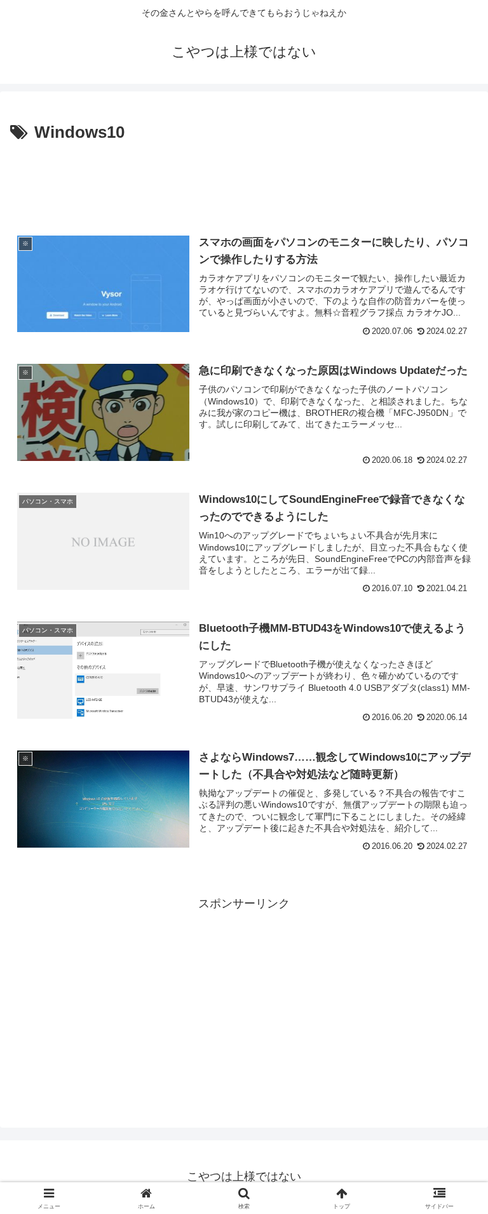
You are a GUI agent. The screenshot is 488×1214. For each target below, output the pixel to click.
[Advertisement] (244, 181)
